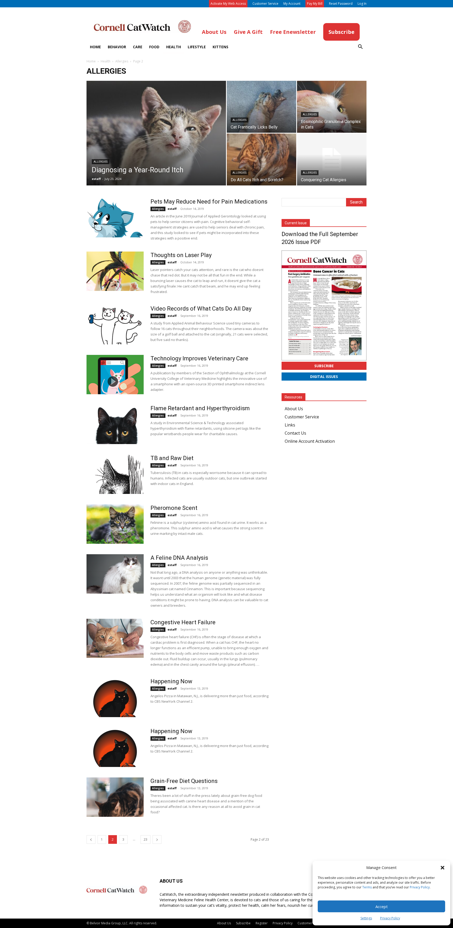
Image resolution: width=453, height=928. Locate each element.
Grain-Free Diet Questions (184, 781)
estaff (96, 179)
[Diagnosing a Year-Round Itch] (156, 141)
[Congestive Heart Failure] (115, 638)
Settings (366, 918)
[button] (442, 867)
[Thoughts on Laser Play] (115, 271)
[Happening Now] (115, 697)
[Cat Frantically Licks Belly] (261, 107)
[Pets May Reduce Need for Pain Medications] (115, 217)
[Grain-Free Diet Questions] (115, 797)
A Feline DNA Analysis (179, 557)
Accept (381, 906)
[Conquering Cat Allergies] (331, 159)
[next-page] (157, 839)
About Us (294, 409)
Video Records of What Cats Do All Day (200, 308)
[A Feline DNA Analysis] (115, 574)
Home (95, 46)
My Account (291, 3)
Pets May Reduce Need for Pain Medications (208, 201)
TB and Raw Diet (171, 458)
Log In (362, 3)
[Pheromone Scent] (115, 524)
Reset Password (341, 3)
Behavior (117, 46)
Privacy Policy (420, 887)
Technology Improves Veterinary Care (199, 358)
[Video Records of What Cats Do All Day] (115, 324)
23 (145, 839)
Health (173, 46)
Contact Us (295, 433)
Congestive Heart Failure (182, 622)
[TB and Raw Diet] (115, 474)
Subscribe (324, 365)
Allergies (121, 61)
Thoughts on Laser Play (181, 255)
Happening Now (171, 681)
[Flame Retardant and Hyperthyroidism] (115, 424)
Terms (367, 887)
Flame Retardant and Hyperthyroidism (200, 408)
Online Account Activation (310, 441)
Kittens (220, 46)
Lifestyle (197, 46)
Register (262, 923)
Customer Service (265, 3)
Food (154, 46)
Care (137, 46)
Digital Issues (324, 376)
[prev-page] (91, 839)
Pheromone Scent (173, 508)
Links (290, 425)
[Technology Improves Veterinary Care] (115, 374)
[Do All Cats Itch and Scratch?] (261, 159)
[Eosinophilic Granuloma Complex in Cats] (331, 107)
